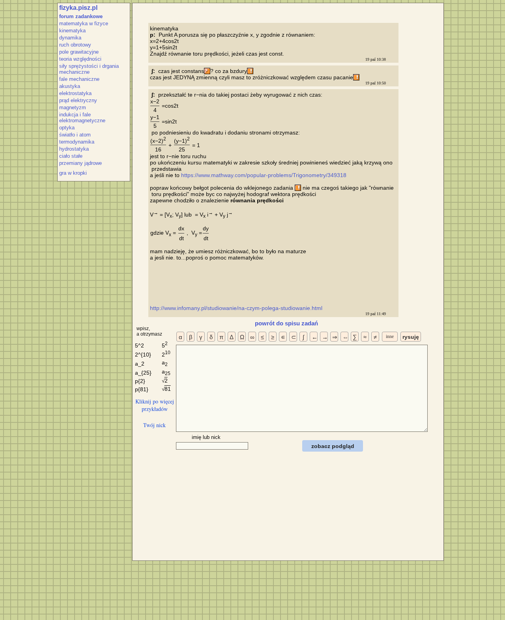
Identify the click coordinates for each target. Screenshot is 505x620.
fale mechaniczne (79, 79)
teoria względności (80, 59)
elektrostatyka (75, 93)
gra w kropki (73, 173)
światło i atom (75, 135)
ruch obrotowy (75, 45)
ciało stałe (70, 156)
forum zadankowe (81, 16)
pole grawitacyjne (79, 52)
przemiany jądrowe (80, 163)
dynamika (70, 38)
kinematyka (72, 31)
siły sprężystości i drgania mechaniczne (89, 69)
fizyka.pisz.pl (78, 7)
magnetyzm (72, 107)
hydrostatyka (74, 149)
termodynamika (76, 142)
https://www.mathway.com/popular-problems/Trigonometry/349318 (263, 175)
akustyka (69, 86)
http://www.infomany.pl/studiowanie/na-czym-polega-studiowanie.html (237, 308)
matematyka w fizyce (83, 23)
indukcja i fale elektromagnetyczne (82, 117)
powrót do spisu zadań (286, 323)
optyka (67, 128)
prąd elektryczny (78, 100)
